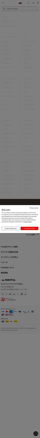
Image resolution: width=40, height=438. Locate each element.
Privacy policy (34, 208)
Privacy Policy (28, 222)
